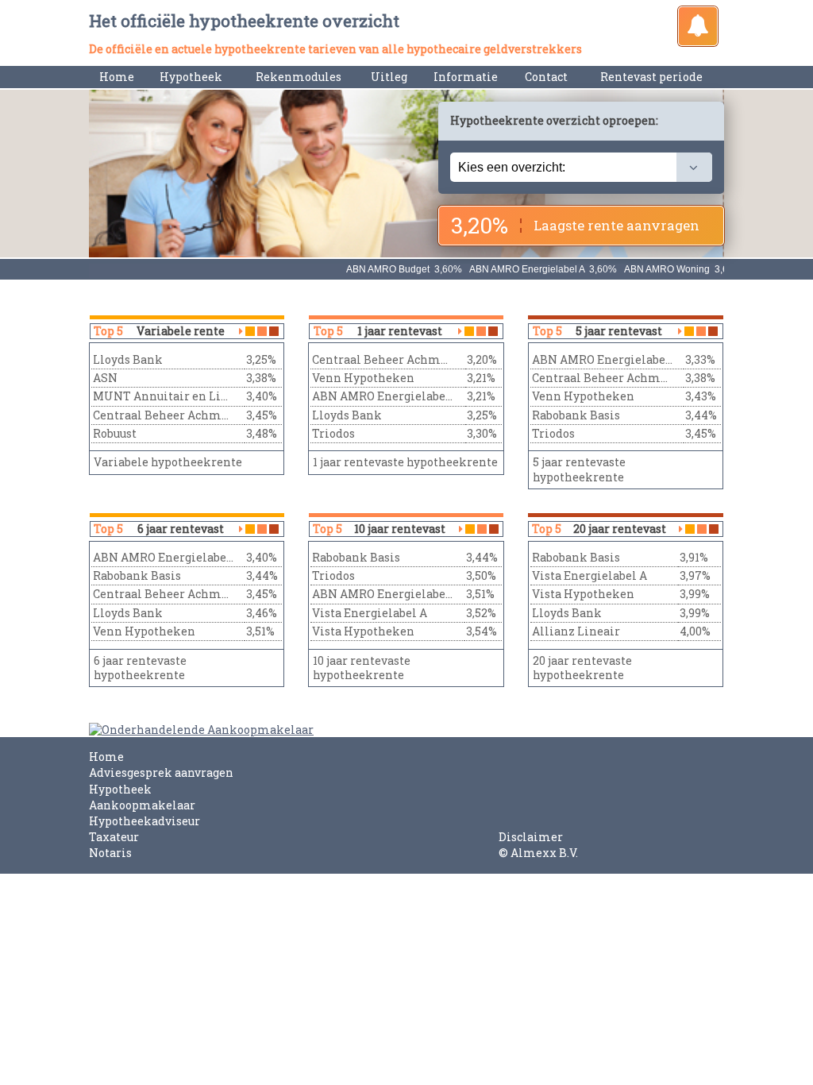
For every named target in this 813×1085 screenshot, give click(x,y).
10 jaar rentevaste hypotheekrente (361, 667)
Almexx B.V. (544, 852)
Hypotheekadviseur (144, 820)
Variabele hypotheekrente (168, 461)
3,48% (261, 433)
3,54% (481, 631)
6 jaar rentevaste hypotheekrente (140, 667)
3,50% (481, 575)
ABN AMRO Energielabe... (382, 395)
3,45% (261, 415)
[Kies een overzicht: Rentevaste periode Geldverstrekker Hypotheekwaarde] (581, 167)
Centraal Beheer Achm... (161, 415)
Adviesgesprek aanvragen (161, 772)
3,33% (700, 359)
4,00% (695, 631)
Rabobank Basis (576, 415)
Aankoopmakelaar (142, 805)
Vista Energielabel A (369, 612)
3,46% (261, 612)
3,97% (695, 575)
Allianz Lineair (576, 631)
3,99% (695, 593)
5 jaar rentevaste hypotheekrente (579, 469)
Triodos (333, 433)
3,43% (700, 395)
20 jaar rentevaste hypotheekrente (582, 667)
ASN (105, 377)
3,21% (481, 377)
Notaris (110, 852)
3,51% (260, 631)
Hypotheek (120, 789)
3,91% (694, 557)
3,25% (261, 359)
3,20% (482, 359)
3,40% (261, 395)
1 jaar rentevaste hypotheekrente (405, 461)
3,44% (701, 415)
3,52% (481, 612)
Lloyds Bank (128, 359)
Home (116, 76)
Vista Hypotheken (363, 631)
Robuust (115, 433)
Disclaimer (531, 836)
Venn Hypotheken (363, 377)
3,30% (482, 433)
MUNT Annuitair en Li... (160, 395)
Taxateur (114, 836)
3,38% (261, 377)
